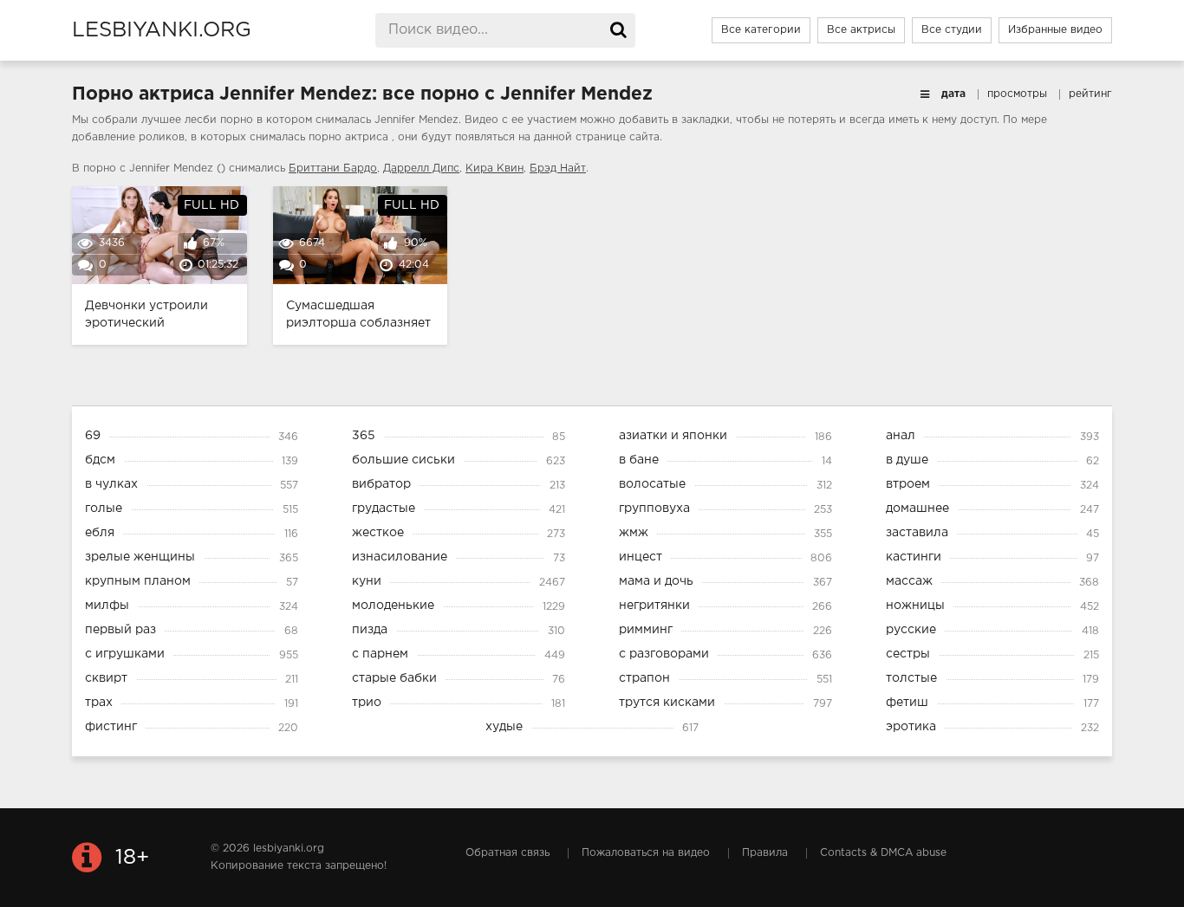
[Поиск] (618, 30)
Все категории (761, 30)
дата (953, 94)
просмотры (1017, 94)
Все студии (951, 30)
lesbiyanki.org (161, 30)
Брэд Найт (558, 168)
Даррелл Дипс (421, 168)
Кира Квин (494, 168)
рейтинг (1090, 94)
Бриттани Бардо (333, 168)
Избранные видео (1055, 30)
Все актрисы (861, 30)
